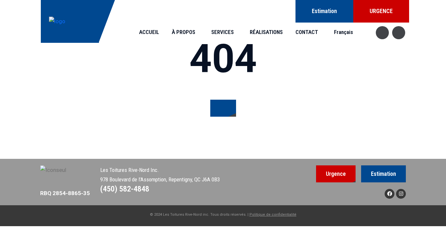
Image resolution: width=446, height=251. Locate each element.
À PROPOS (183, 32)
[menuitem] (345, 32)
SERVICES (222, 32)
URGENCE (381, 11)
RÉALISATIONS (266, 32)
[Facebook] (389, 194)
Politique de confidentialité (272, 214)
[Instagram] (401, 194)
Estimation (324, 11)
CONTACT (306, 32)
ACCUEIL (149, 32)
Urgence (336, 173)
